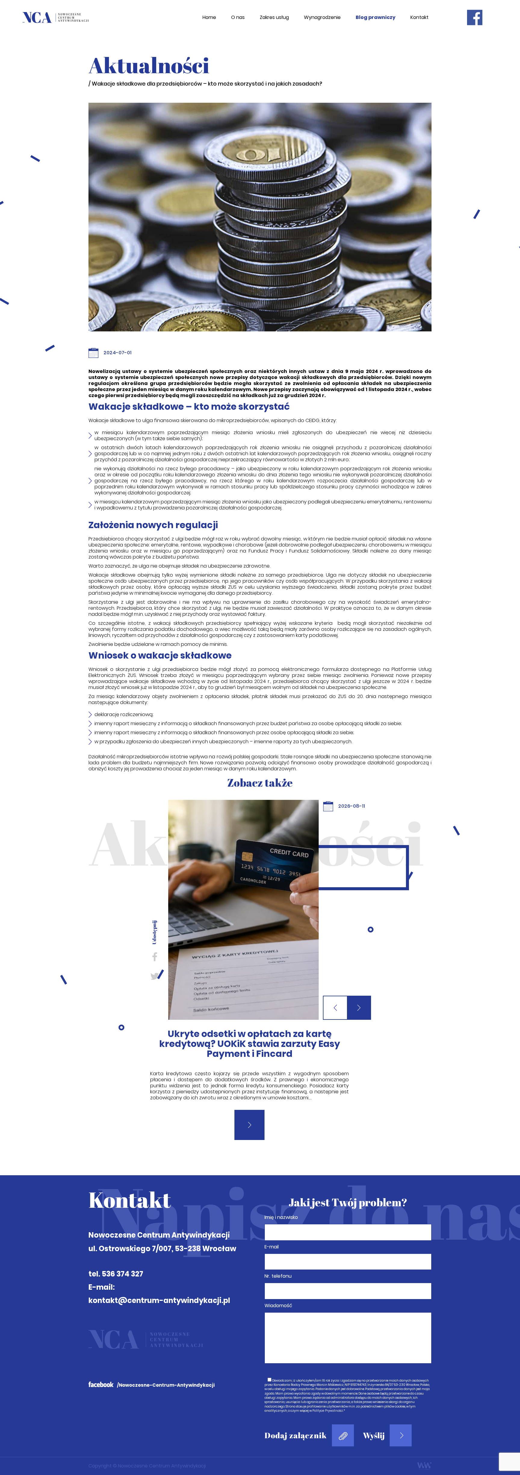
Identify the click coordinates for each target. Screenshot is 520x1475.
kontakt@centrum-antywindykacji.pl (159, 1281)
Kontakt (419, 17)
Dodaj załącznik (296, 1415)
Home (209, 17)
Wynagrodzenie (322, 17)
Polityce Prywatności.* (328, 1391)
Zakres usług (274, 17)
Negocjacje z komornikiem (249, 1033)
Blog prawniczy (375, 17)
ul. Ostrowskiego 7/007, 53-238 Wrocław (162, 1229)
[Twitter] (154, 975)
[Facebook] (154, 956)
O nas (238, 17)
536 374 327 (122, 1254)
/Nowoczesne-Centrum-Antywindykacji (166, 1365)
